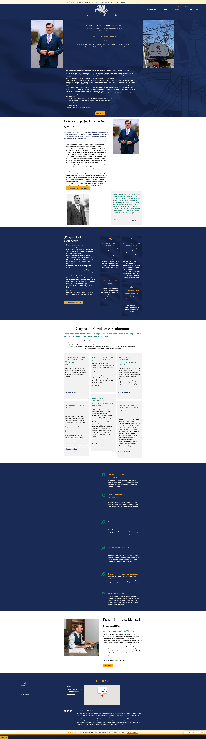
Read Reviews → (133, 2)
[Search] (197, 9)
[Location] (65, 710)
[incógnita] (71, 710)
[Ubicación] (68, 710)
